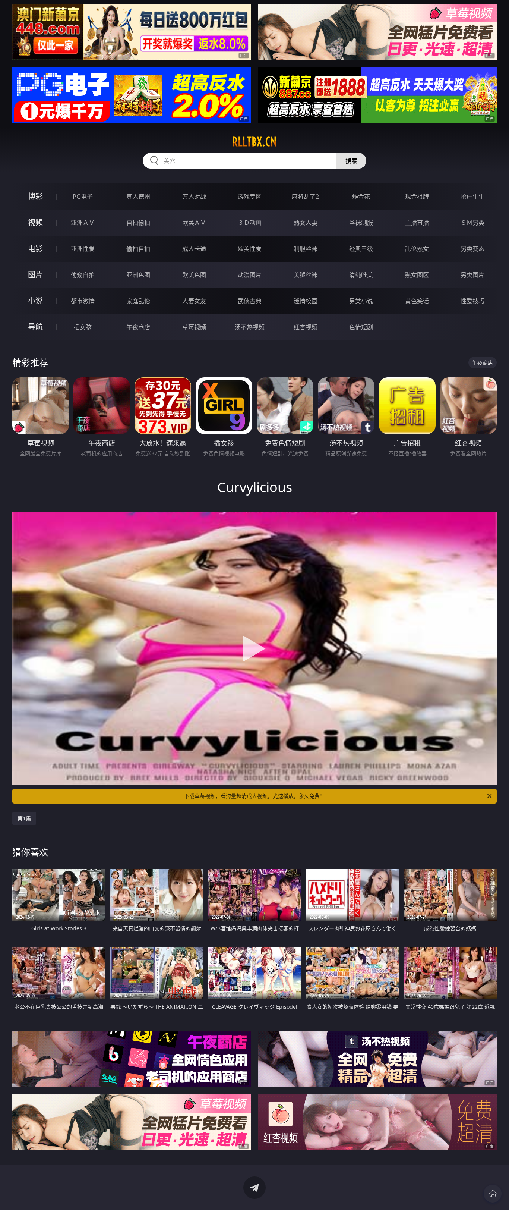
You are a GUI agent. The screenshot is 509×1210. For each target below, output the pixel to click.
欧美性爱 (250, 249)
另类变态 (472, 249)
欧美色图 (194, 275)
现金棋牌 (417, 196)
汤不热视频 (250, 327)
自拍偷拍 (138, 223)
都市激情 (83, 301)
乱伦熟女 (417, 249)
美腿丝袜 (305, 275)
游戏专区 (250, 196)
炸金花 (361, 196)
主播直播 (417, 223)
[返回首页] (493, 1194)
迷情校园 (305, 301)
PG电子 (83, 196)
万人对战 (194, 196)
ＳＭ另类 (472, 223)
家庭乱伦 (138, 301)
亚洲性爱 (83, 249)
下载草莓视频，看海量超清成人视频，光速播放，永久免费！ (254, 795)
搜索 (351, 161)
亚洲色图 (138, 275)
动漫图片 (250, 275)
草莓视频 (194, 327)
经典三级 (361, 249)
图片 (35, 275)
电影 (35, 248)
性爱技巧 (472, 301)
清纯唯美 (361, 275)
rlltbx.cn (254, 141)
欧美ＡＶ (194, 223)
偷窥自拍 (83, 275)
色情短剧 (361, 327)
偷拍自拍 (138, 249)
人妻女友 (194, 301)
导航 (35, 327)
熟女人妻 (305, 223)
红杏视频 (305, 327)
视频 (35, 222)
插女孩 (83, 327)
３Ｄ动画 (250, 223)
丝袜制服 (361, 223)
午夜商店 (138, 327)
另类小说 (361, 301)
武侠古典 (250, 301)
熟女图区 (417, 275)
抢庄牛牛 (472, 196)
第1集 (24, 818)
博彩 (35, 196)
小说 (35, 301)
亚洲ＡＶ (83, 223)
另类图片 (472, 275)
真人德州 (138, 196)
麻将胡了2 (305, 196)
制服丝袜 (305, 249)
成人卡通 (194, 249)
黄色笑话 (417, 301)
